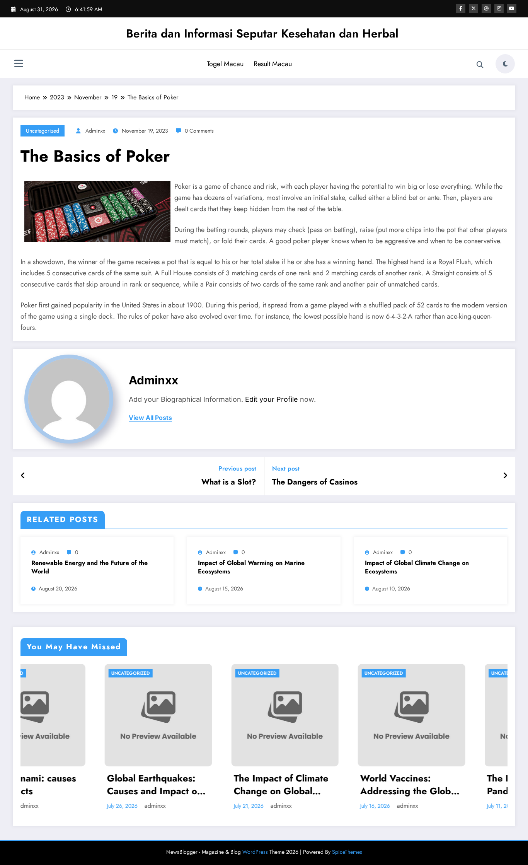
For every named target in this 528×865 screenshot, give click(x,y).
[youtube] (511, 8)
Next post (286, 468)
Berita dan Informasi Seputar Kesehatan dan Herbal (262, 33)
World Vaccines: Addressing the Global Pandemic (334, 785)
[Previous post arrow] (23, 476)
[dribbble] (486, 8)
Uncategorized (42, 131)
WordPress (255, 852)
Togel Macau (225, 64)
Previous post (237, 468)
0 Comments (199, 131)
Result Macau (273, 64)
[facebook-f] (460, 8)
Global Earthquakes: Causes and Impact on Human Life (79, 785)
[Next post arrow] (505, 476)
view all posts (150, 417)
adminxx (95, 131)
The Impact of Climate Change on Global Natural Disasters (205, 785)
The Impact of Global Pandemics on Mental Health (457, 785)
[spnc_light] (505, 63)
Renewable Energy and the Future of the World (89, 567)
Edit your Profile (271, 399)
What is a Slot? (228, 482)
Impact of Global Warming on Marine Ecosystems (251, 567)
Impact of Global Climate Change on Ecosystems (417, 567)
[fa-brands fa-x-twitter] (473, 8)
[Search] (480, 65)
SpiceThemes (347, 852)
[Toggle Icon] (18, 64)
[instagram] (499, 8)
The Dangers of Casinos (315, 482)
